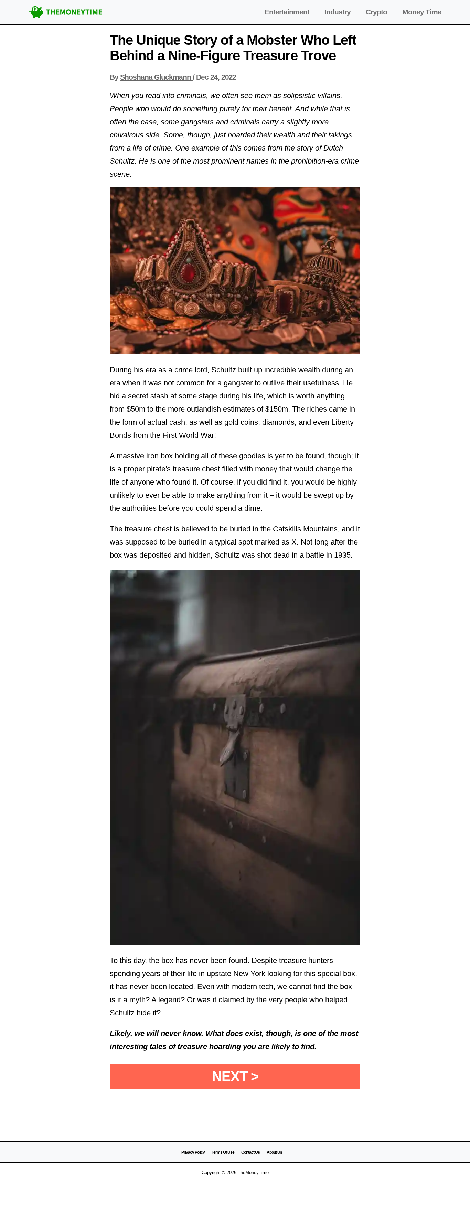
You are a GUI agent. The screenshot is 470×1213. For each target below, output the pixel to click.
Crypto (376, 12)
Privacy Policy (193, 1152)
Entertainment (287, 12)
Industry (337, 12)
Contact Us (250, 1152)
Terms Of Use (223, 1152)
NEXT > (235, 1076)
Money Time (421, 12)
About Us (274, 1152)
